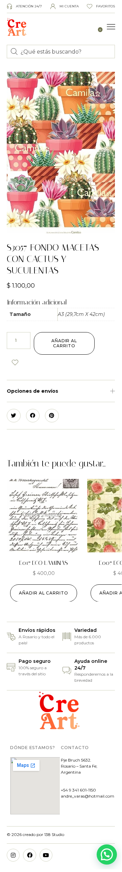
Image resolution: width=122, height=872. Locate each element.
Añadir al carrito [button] (43, 592)
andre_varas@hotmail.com (87, 796)
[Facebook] (29, 855)
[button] (111, 27)
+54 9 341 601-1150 (78, 790)
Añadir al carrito (64, 343)
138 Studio (53, 834)
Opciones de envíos (32, 391)
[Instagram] (13, 855)
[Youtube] (46, 855)
